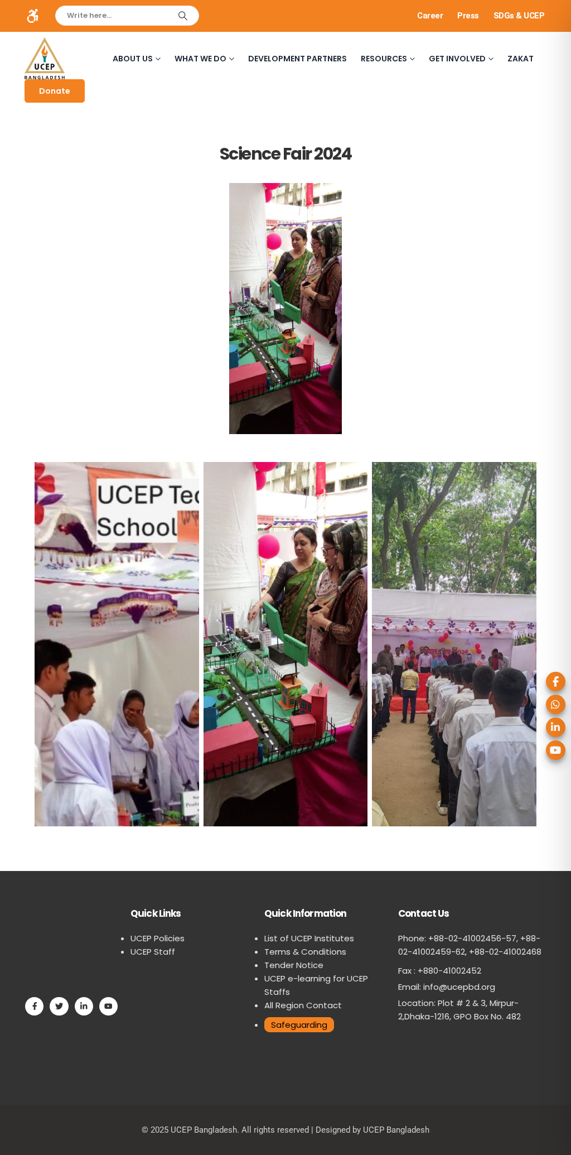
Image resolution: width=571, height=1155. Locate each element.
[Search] (183, 15)
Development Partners (297, 58)
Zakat (520, 58)
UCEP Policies (157, 938)
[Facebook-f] (34, 1006)
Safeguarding (299, 1025)
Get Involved (457, 58)
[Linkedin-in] (84, 1006)
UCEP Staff (152, 951)
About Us (133, 58)
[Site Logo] (45, 58)
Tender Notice (293, 965)
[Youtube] (108, 1006)
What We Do (200, 58)
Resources (384, 58)
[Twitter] (59, 1006)
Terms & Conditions (305, 951)
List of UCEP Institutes (309, 938)
